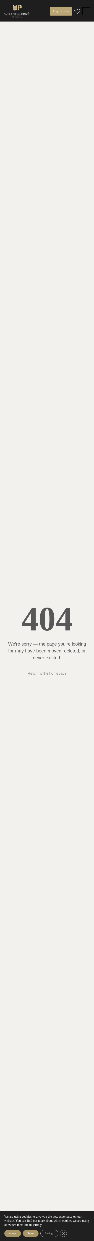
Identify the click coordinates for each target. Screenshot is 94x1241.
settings (37, 1225)
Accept (12, 1233)
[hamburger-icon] (86, 11)
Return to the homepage (47, 673)
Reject (30, 1233)
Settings (49, 1233)
